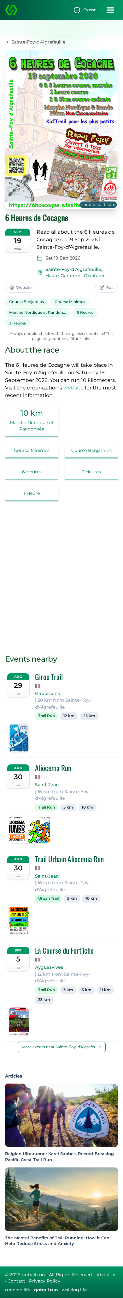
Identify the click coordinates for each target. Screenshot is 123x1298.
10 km (87, 807)
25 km (89, 716)
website (73, 388)
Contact (16, 1281)
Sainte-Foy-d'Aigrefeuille (73, 269)
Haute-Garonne (62, 275)
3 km (68, 990)
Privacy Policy (44, 1281)
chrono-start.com (98, 204)
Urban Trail (48, 898)
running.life (17, 1290)
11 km (105, 990)
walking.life (74, 1290)
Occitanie (95, 275)
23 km (44, 999)
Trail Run (46, 716)
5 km (68, 807)
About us (106, 1275)
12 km (69, 716)
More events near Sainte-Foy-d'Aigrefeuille (62, 1046)
